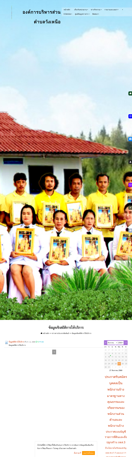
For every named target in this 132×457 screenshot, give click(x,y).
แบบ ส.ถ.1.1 (110, 452)
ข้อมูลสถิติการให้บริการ (16, 342)
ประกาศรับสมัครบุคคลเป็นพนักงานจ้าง (116, 383)
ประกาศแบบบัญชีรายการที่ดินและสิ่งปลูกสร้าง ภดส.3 (116, 437)
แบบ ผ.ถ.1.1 (121, 452)
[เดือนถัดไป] (126, 342)
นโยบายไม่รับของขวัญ (116, 448)
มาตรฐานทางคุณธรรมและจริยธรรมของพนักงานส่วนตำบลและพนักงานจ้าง (116, 411)
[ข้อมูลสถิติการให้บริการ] (6, 342)
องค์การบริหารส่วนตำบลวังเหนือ (41, 15)
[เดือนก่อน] (105, 342)
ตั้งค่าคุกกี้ (77, 453)
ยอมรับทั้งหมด (88, 453)
